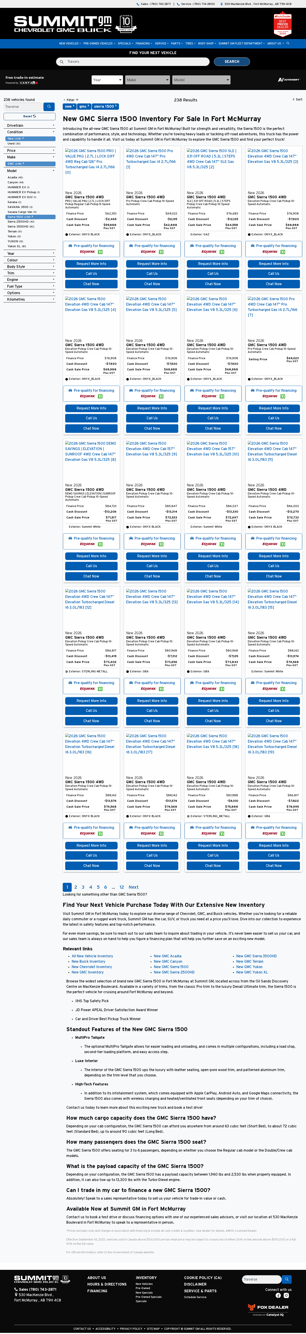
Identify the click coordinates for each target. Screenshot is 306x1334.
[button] (69, 44)
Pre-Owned (143, 1288)
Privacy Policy (131, 1328)
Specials (141, 1301)
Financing (97, 1291)
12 (122, 887)
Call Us (91, 274)
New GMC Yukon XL (252, 972)
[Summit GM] (75, 24)
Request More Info (91, 264)
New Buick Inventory (88, 961)
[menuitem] (30, 138)
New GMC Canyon (168, 961)
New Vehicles (144, 1284)
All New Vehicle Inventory (92, 956)
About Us (96, 1278)
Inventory (146, 1278)
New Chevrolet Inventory (92, 967)
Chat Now (91, 284)
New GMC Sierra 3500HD (256, 956)
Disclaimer (195, 1284)
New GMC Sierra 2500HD (174, 972)
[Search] (49, 107)
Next (133, 887)
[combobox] (107, 79)
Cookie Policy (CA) (203, 1278)
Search (232, 61)
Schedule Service (195, 1297)
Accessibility (105, 1328)
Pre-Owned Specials (149, 1297)
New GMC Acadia (167, 956)
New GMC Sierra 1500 (171, 967)
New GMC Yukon (249, 967)
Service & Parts (200, 1291)
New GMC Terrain (249, 961)
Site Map (153, 1328)
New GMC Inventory (88, 972)
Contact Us (82, 1328)
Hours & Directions (107, 1284)
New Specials (144, 1292)
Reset (28, 116)
